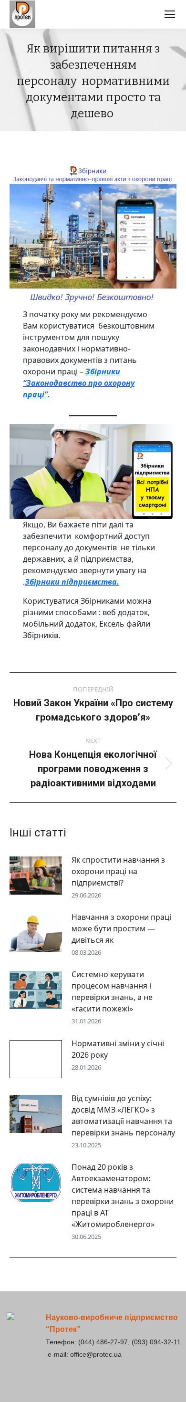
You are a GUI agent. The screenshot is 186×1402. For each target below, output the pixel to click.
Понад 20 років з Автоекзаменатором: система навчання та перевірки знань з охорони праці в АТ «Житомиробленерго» (123, 1195)
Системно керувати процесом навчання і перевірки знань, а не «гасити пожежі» (112, 991)
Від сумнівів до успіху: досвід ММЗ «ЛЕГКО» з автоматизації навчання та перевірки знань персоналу (123, 1115)
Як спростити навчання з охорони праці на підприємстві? (118, 871)
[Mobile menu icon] (169, 14)
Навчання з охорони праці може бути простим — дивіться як (121, 928)
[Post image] (36, 875)
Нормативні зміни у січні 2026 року (118, 1049)
